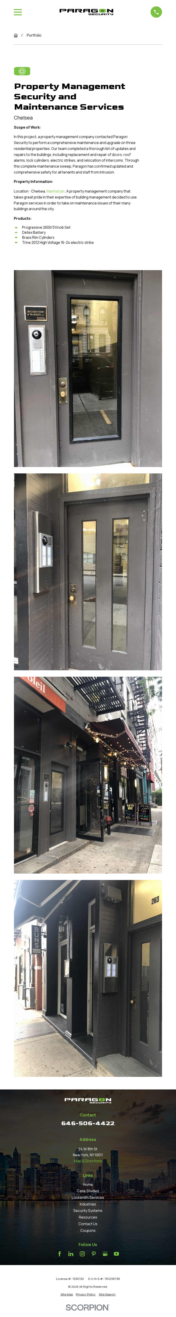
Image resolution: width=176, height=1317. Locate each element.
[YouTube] (116, 1253)
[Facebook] (59, 1253)
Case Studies (88, 1190)
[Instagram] (82, 1253)
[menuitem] (66, 1294)
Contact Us (87, 1223)
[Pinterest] (93, 1253)
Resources (88, 1217)
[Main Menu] (18, 12)
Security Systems (87, 1210)
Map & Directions (88, 1160)
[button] (88, 368)
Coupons (88, 1230)
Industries (88, 1204)
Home (88, 1184)
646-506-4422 (88, 1123)
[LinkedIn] (70, 1253)
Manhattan (56, 191)
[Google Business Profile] (105, 1253)
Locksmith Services (88, 1197)
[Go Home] (16, 35)
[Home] (86, 12)
